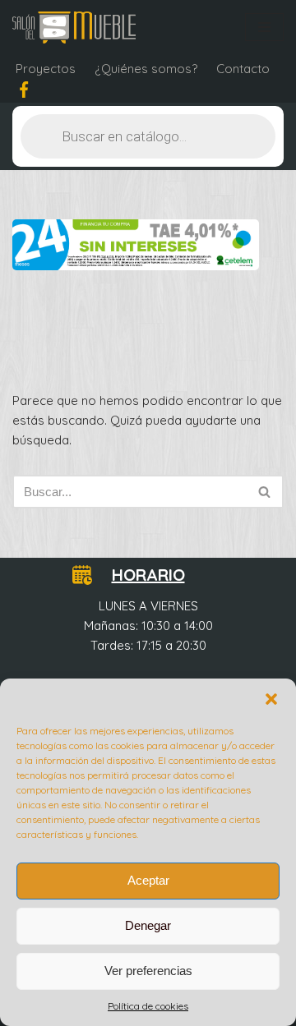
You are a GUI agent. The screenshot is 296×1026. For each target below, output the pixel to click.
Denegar (148, 925)
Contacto (243, 68)
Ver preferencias (148, 971)
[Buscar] (265, 491)
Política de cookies (148, 1006)
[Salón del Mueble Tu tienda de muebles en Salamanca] (74, 28)
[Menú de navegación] (264, 27)
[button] (271, 699)
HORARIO (148, 574)
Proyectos (46, 68)
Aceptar (148, 880)
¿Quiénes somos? (146, 68)
